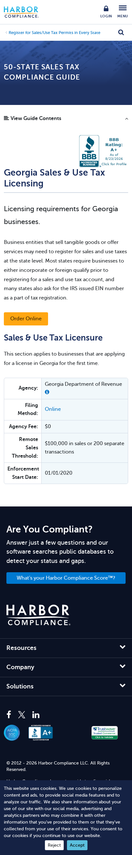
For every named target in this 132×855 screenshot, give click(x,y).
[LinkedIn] (36, 715)
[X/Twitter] (21, 715)
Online (53, 409)
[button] (66, 120)
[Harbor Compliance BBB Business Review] (44, 733)
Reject (54, 845)
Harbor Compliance (24, 12)
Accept (77, 845)
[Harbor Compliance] (38, 615)
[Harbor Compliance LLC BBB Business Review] (103, 151)
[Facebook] (10, 715)
